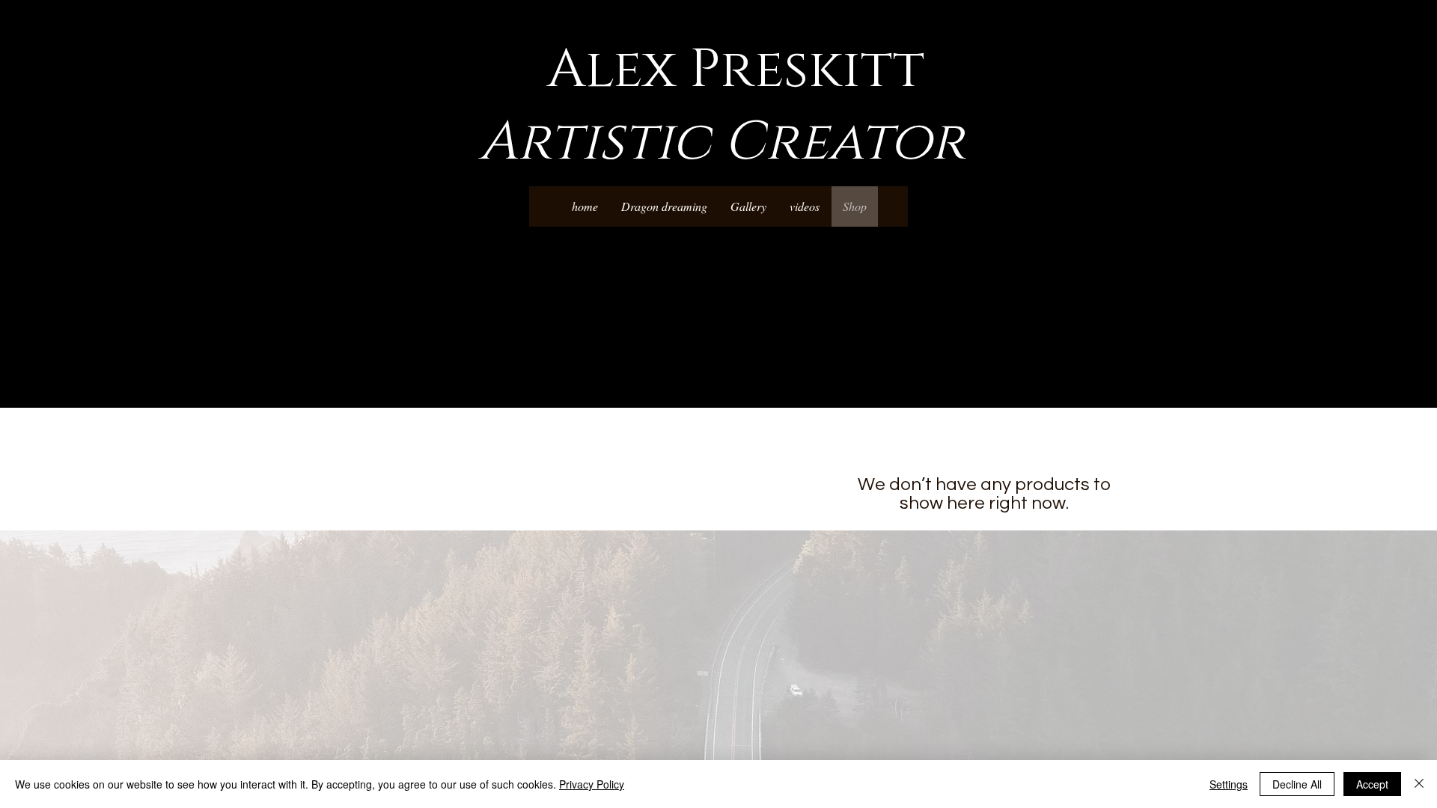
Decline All (1297, 784)
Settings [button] (1228, 784)
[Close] (1419, 784)
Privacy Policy (591, 784)
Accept (1372, 784)
